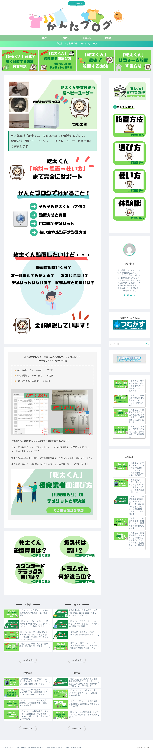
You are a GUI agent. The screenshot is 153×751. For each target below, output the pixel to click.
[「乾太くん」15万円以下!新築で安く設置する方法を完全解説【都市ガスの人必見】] (20, 60)
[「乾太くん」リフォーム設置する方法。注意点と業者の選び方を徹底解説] (133, 60)
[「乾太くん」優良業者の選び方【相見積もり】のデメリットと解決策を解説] (57, 60)
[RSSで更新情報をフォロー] (134, 295)
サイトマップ (8, 747)
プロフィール (21, 747)
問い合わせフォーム (35, 747)
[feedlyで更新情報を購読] (131, 295)
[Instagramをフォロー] (127, 295)
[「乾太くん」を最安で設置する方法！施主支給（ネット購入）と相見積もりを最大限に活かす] (95, 60)
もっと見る (28, 660)
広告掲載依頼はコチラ (53, 747)
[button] (147, 343)
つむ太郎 (129, 263)
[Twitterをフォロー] (124, 295)
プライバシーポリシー (73, 747)
